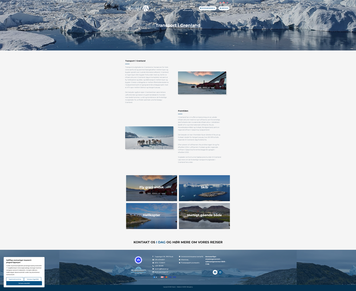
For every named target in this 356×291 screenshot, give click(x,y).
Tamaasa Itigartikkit (33, 279)
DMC (191, 6)
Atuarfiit (184, 6)
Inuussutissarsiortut (170, 6)
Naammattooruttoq (15, 279)
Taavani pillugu (187, 10)
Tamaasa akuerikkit (24, 283)
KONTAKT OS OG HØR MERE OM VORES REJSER (178, 242)
